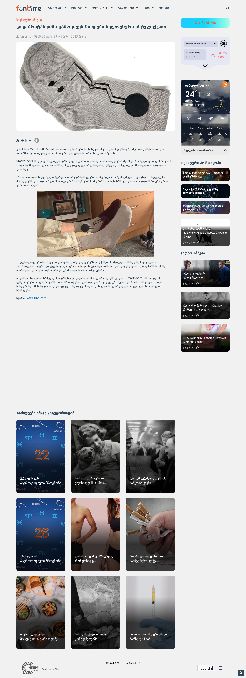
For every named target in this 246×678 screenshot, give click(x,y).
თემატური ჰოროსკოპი (201, 163)
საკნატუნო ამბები (29, 20)
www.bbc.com (36, 298)
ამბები (163, 8)
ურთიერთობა (191, 242)
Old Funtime (205, 23)
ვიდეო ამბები (193, 253)
